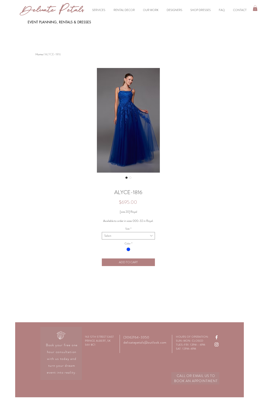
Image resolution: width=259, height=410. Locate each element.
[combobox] (128, 235)
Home (39, 54)
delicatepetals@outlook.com (144, 342)
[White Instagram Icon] (216, 344)
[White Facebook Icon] (216, 337)
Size (128, 229)
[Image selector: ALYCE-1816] (126, 177)
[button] (255, 8)
